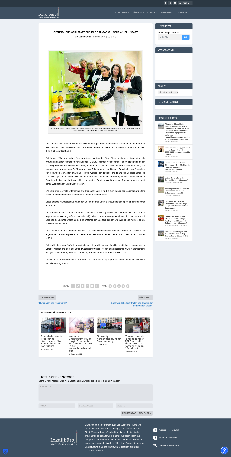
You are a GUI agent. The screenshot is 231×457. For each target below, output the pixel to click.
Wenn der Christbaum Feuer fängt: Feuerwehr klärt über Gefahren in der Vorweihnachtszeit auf (81, 343)
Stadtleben (176, 195)
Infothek (96, 37)
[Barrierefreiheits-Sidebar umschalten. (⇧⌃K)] (224, 450)
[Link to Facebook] (165, 3)
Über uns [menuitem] (138, 13)
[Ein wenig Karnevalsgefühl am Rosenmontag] (109, 325)
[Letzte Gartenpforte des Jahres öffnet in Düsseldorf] (161, 179)
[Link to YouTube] (175, 3)
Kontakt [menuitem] (152, 13)
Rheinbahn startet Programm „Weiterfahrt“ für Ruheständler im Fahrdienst (52, 341)
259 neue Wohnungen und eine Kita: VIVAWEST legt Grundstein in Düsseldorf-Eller (177, 234)
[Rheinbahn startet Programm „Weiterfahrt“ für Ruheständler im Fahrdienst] (53, 325)
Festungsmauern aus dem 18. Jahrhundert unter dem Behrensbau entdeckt (177, 191)
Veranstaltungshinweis (172, 225)
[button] (5, 451)
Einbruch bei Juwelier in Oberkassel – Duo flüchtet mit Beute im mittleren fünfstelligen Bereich (177, 166)
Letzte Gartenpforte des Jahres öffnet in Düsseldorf (176, 179)
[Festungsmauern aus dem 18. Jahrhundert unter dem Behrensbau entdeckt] (161, 190)
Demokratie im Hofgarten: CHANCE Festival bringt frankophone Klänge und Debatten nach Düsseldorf (176, 219)
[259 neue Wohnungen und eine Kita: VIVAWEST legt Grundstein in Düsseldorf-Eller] (161, 233)
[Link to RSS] (170, 3)
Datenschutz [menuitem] (183, 13)
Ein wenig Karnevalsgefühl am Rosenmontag (109, 339)
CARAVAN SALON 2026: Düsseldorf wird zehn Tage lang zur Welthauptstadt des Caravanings (176, 204)
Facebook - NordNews (168, 438)
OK (185, 37)
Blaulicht (168, 172)
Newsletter (174, 141)
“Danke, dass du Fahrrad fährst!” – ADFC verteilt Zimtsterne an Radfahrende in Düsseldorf (135, 342)
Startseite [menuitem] (121, 13)
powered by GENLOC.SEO (169, 445)
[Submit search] (190, 3)
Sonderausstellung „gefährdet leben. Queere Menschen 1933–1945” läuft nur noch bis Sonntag (177, 151)
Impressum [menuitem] (166, 13)
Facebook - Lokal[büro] (169, 430)
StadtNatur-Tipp (178, 182)
